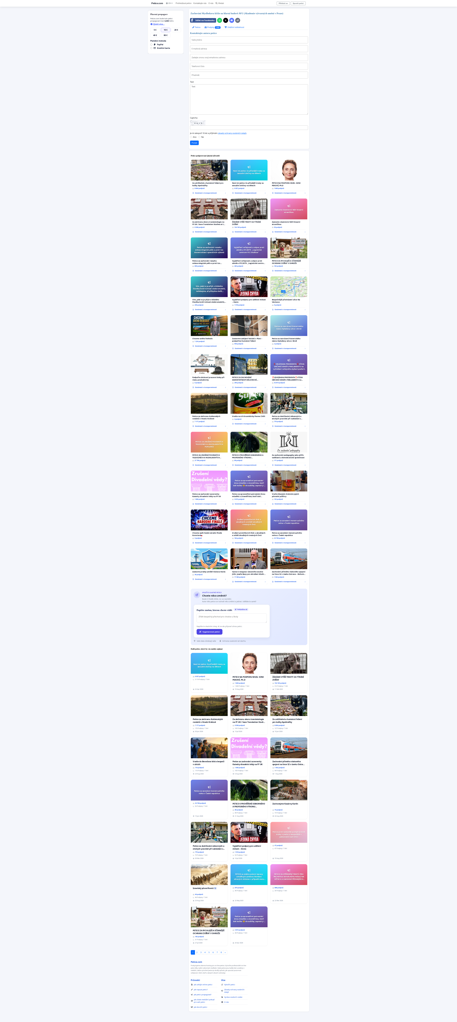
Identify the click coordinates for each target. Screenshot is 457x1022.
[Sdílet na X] (225, 20)
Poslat (194, 143)
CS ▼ (170, 3)
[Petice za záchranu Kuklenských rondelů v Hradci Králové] (209, 411)
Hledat (221, 3)
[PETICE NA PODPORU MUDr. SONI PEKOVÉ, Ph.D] (288, 178)
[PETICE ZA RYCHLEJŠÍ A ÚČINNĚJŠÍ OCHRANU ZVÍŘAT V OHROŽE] (288, 255)
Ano (194, 137)
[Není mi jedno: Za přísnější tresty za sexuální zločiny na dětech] (249, 178)
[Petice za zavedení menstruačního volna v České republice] (288, 528)
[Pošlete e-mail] (231, 20)
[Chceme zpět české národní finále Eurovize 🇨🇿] (209, 528)
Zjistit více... (159, 24)
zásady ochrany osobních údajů (232, 133)
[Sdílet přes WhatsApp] (219, 20)
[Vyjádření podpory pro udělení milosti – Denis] (249, 294)
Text (192, 82)
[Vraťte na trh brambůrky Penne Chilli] (249, 409)
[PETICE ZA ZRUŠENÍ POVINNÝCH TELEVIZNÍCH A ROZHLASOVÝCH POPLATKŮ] (209, 450)
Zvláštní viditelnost (235, 27)
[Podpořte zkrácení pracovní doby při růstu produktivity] (209, 372)
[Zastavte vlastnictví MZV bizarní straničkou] (288, 217)
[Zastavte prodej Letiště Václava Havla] (209, 565)
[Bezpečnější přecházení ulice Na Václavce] (288, 294)
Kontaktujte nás (199, 3)
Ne (202, 137)
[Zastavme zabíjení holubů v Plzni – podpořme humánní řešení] (249, 333)
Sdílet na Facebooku (205, 20)
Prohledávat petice (183, 3)
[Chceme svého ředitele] (209, 332)
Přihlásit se (283, 3)
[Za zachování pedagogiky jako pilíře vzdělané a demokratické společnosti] (288, 450)
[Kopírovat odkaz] (237, 20)
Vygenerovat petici (211, 632)
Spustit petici (298, 3)
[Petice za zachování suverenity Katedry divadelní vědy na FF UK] (209, 489)
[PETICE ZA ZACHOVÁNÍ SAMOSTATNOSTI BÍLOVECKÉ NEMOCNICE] (249, 372)
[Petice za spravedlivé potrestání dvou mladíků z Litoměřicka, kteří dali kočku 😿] (249, 489)
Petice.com (157, 3)
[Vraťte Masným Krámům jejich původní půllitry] (288, 489)
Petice (197, 27)
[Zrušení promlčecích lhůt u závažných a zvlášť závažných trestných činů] (249, 528)
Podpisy (213, 27)
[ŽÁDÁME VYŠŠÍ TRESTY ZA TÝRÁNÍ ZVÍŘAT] (249, 217)
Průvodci (195, 980)
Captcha (193, 118)
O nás (210, 3)
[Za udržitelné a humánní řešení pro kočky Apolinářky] (209, 178)
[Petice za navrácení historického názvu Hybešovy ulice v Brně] (288, 333)
